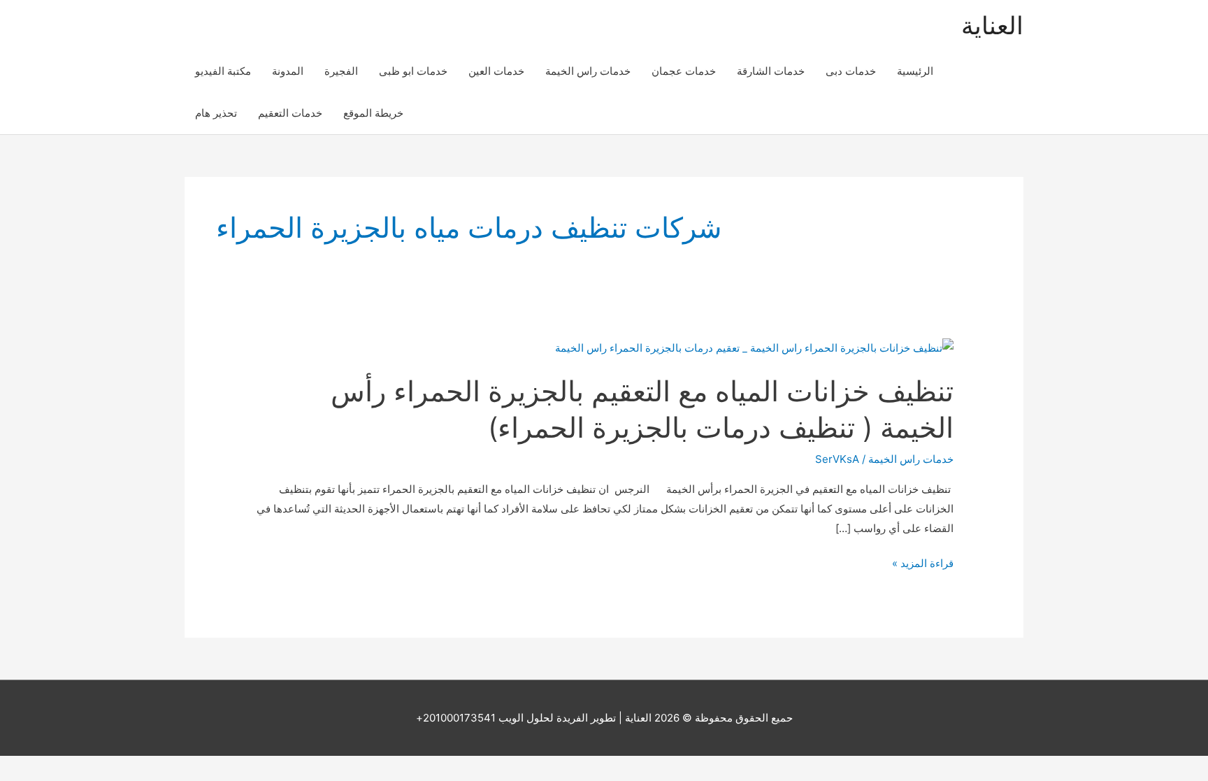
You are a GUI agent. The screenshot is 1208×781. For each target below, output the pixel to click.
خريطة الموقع (373, 113)
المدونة (287, 71)
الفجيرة (341, 71)
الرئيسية (915, 71)
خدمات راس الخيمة (588, 71)
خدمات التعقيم (290, 113)
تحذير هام (216, 113)
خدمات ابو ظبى (413, 71)
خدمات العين (496, 71)
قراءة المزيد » (923, 564)
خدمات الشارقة (771, 71)
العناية (992, 25)
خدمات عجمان (684, 71)
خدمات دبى (851, 71)
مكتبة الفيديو (223, 71)
